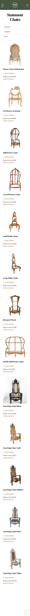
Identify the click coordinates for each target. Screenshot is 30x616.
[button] (8, 73)
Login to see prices (8, 79)
